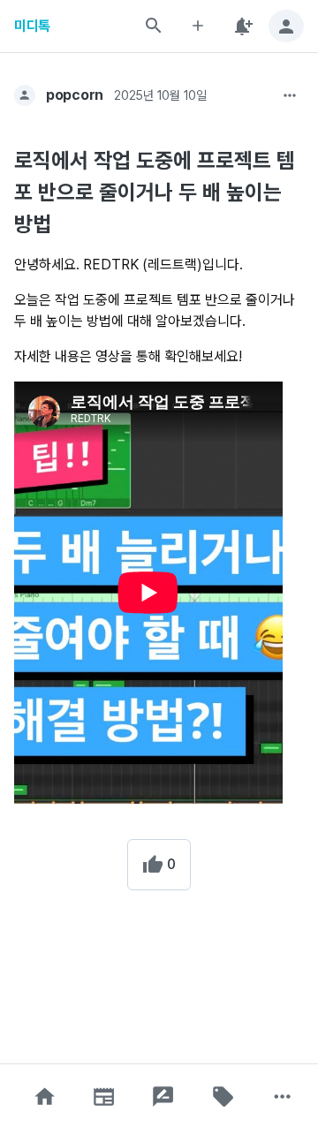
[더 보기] (290, 95)
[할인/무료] (223, 1096)
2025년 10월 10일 (160, 95)
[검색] (154, 26)
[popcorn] (24, 95)
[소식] (104, 1096)
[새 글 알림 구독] (242, 26)
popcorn (74, 95)
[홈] (44, 1096)
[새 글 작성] (198, 26)
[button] (44, 1096)
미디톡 (32, 26)
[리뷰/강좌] (163, 1096)
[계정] (286, 26)
